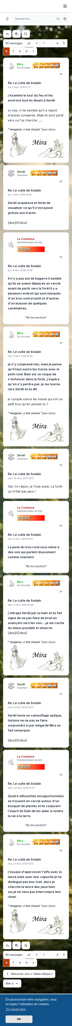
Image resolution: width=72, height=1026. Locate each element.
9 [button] (26, 51)
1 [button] (43, 43)
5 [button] (64, 43)
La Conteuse (25, 239)
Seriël (21, 171)
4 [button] (57, 43)
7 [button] (13, 51)
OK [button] (19, 1019)
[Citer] (61, 74)
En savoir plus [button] (16, 1009)
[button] (36, 43)
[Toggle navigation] (65, 6)
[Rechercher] (58, 19)
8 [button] (20, 51)
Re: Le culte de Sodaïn (24, 83)
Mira (20, 64)
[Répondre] (7, 34)
